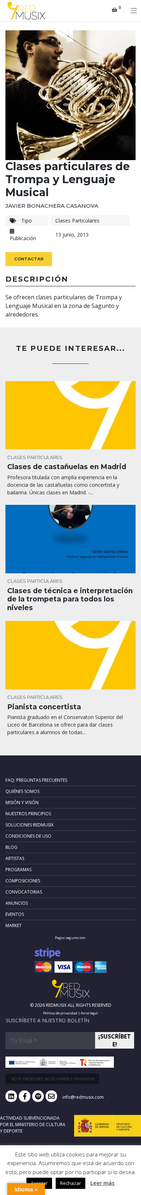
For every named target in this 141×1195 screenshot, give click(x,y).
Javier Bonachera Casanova (51, 205)
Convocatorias (23, 892)
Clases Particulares (77, 220)
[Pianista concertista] (70, 655)
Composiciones (22, 881)
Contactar (28, 258)
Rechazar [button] (70, 1183)
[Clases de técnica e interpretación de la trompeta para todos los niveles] (70, 539)
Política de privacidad (60, 1013)
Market (13, 925)
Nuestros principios (28, 814)
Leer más (102, 1182)
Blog (11, 847)
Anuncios (16, 903)
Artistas (14, 858)
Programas (18, 870)
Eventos (14, 914)
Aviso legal (89, 1013)
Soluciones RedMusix (29, 825)
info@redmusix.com (83, 1097)
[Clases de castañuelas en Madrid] (70, 415)
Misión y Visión (22, 802)
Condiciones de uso (28, 836)
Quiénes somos (22, 791)
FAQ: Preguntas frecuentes (36, 780)
